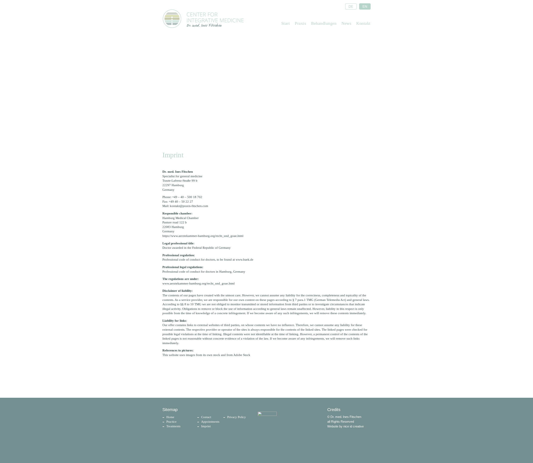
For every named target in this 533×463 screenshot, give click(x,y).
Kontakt (363, 23)
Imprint (206, 426)
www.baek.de (244, 259)
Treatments (173, 426)
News (346, 23)
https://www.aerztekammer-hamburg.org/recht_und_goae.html (202, 236)
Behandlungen (323, 23)
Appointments (210, 421)
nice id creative (353, 426)
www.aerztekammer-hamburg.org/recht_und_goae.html (198, 283)
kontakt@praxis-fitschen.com (189, 206)
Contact (206, 417)
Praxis (300, 23)
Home (170, 417)
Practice (171, 421)
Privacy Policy (236, 417)
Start (285, 23)
